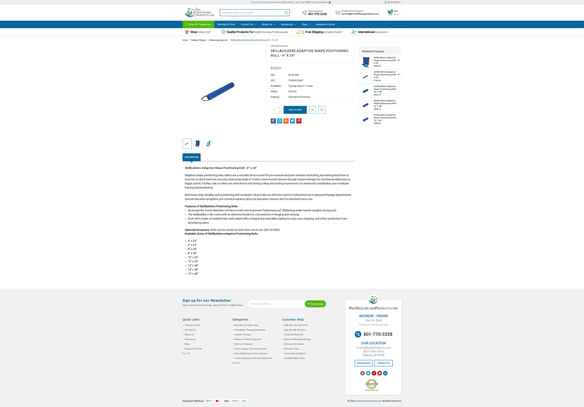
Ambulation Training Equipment (250, 329)
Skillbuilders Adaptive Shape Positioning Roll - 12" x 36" (385, 117)
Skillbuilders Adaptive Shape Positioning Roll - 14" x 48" (385, 103)
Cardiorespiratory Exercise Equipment (253, 358)
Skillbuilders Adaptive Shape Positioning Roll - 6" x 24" (387, 74)
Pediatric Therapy (198, 40)
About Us (267, 24)
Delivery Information (294, 344)
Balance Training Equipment (248, 339)
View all (186, 353)
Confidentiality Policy (294, 358)
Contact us (247, 24)
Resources (287, 24)
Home (185, 40)
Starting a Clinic (226, 24)
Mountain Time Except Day (373, 324)
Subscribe (316, 304)
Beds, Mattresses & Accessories (251, 353)
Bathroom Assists (244, 344)
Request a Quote (325, 24)
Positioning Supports (218, 40)
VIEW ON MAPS (364, 363)
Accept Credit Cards (371, 390)
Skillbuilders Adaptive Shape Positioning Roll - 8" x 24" (387, 60)
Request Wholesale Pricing (297, 339)
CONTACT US (383, 363)
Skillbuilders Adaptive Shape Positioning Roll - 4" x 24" (254, 40)
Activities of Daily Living (246, 325)
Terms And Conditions (295, 353)
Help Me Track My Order (296, 325)
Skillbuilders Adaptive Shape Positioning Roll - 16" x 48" (385, 89)
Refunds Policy (291, 348)
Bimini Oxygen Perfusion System (251, 348)
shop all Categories (200, 24)
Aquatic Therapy (243, 334)
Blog (305, 24)
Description (191, 157)
